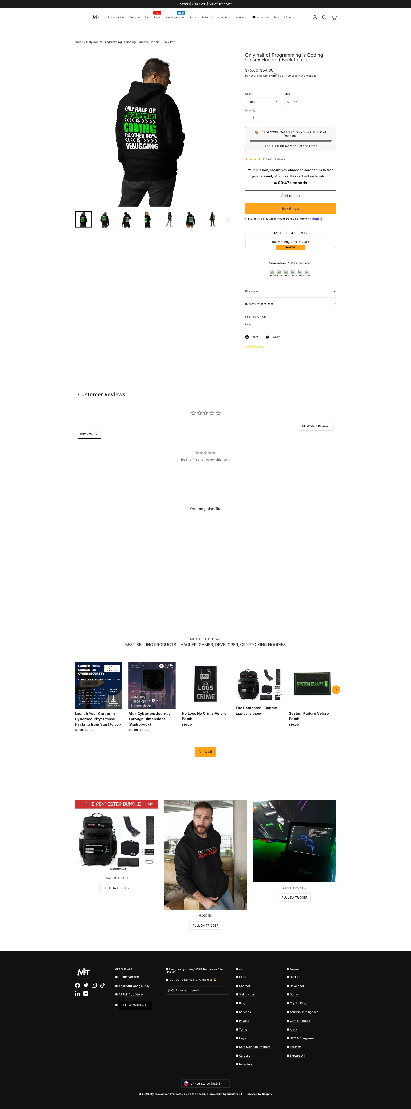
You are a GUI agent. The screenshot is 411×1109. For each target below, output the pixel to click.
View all (205, 752)
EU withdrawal (135, 1005)
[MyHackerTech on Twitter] (85, 985)
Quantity (250, 110)
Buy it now (290, 208)
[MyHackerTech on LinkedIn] (77, 993)
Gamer (294, 994)
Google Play (141, 986)
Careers (244, 1055)
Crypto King (298, 1003)
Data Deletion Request (255, 1046)
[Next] (336, 689)
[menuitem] (116, 17)
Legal (243, 1038)
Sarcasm (295, 1046)
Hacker (295, 977)
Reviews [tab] (86, 434)
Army (293, 1029)
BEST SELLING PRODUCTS (150, 645)
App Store (131, 994)
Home (79, 42)
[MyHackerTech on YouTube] (85, 993)
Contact (244, 986)
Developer (297, 986)
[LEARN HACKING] (294, 841)
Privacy (244, 1020)
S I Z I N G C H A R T (256, 316)
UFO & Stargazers (302, 1038)
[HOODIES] (205, 855)
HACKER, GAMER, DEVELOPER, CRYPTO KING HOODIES (233, 645)
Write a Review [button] (317, 426)
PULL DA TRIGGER (116, 888)
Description (252, 291)
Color (248, 94)
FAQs (242, 977)
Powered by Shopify (259, 1094)
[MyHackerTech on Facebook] (77, 985)
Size (287, 94)
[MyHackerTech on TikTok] (102, 985)
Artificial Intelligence (304, 1012)
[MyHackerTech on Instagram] (94, 985)
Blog (242, 1003)
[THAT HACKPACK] (116, 836)
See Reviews (275, 159)
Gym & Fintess (300, 1020)
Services (245, 1012)
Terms (243, 1029)
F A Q (248, 324)
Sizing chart (247, 994)
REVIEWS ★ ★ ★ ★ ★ (259, 303)
